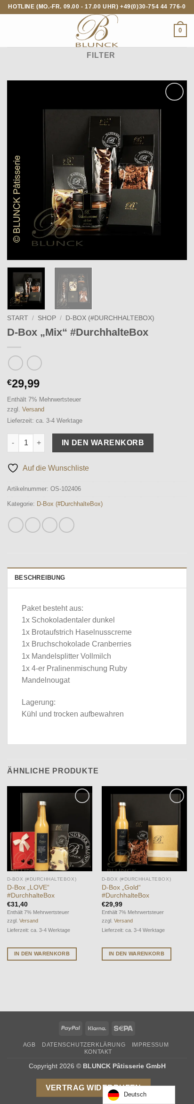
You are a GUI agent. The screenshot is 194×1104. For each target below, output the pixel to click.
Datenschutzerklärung (83, 1044)
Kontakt (98, 1052)
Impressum (150, 1044)
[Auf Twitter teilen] (49, 525)
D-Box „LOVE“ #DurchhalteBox (31, 891)
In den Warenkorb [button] (42, 953)
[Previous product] (34, 362)
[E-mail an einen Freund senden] (66, 525)
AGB (29, 1044)
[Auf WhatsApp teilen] (16, 525)
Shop (47, 318)
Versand (33, 409)
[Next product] (15, 362)
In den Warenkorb (103, 443)
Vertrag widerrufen (93, 1088)
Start (17, 318)
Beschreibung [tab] (40, 577)
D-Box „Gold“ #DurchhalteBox (125, 891)
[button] (12, 30)
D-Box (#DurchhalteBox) (109, 318)
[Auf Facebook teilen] (32, 525)
